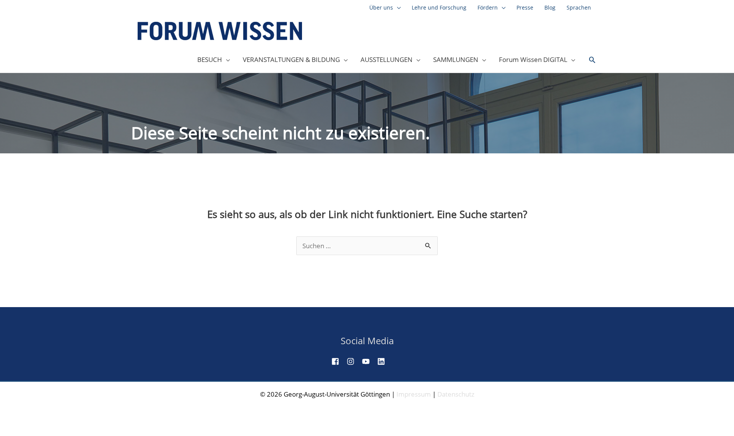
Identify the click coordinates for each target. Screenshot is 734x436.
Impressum (413, 394)
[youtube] (369, 361)
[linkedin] (384, 361)
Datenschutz (455, 394)
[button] (592, 60)
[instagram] (354, 361)
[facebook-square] (338, 361)
